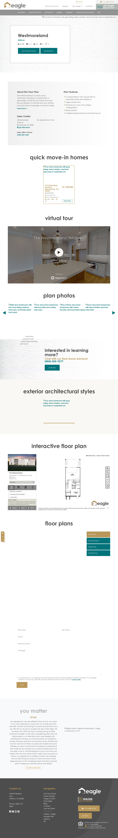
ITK (45, 821)
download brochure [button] (29, 51)
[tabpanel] (59, 174)
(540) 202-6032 (23, 135)
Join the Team (49, 808)
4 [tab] (60, 181)
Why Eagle (48, 801)
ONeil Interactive (100, 828)
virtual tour (49, 12)
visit (98, 12)
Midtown (21, 40)
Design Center (49, 799)
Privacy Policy (76, 679)
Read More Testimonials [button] (33, 767)
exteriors (69, 12)
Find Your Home (50, 794)
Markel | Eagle (50, 814)
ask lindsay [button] (52, 368)
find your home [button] (51, 6)
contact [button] (88, 6)
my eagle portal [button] (108, 1)
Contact (47, 806)
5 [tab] (61, 181)
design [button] (64, 6)
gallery (59, 12)
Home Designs (49, 796)
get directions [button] (49, 51)
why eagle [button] (76, 6)
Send (22, 685)
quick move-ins (35, 12)
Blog (45, 804)
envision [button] (85, 816)
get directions (24, 127)
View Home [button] (67, 201)
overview (21, 12)
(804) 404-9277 (54, 361)
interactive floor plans (85, 12)
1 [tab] (56, 181)
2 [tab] (57, 181)
